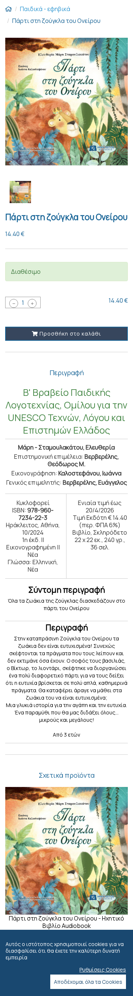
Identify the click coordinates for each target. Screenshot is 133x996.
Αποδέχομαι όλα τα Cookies (88, 981)
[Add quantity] (32, 303)
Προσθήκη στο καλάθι (69, 333)
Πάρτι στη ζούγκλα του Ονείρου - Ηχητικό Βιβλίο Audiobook (66, 922)
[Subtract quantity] (14, 303)
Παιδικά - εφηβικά (45, 9)
